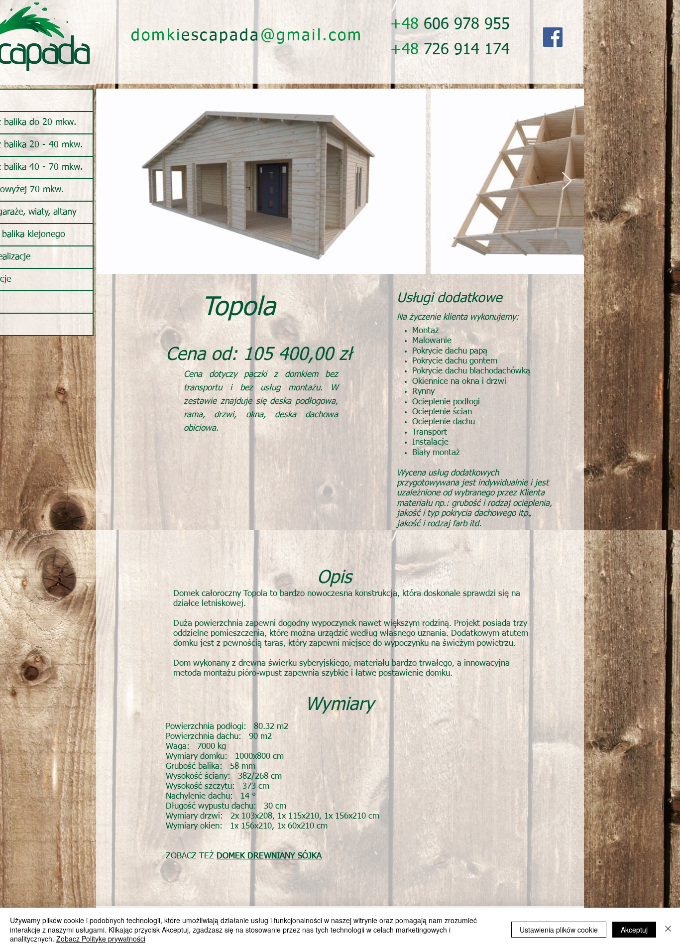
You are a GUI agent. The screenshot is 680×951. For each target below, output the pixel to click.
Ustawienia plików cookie (559, 930)
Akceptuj (634, 930)
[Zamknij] (668, 929)
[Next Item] (566, 181)
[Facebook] (553, 37)
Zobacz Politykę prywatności (100, 939)
